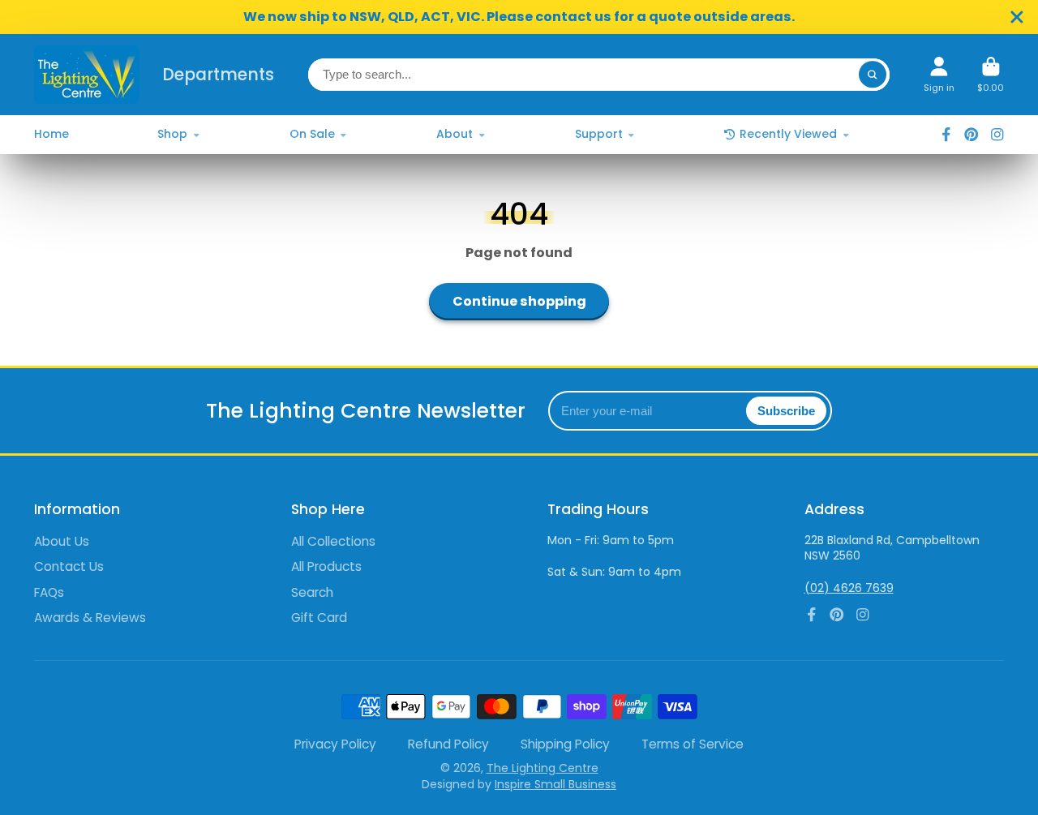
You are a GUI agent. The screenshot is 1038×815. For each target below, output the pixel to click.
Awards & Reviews (90, 617)
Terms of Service (692, 744)
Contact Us (69, 566)
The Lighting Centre (542, 768)
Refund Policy (448, 744)
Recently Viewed (788, 134)
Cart (990, 74)
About (454, 134)
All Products (326, 566)
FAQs (49, 592)
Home (51, 134)
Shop (172, 134)
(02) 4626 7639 (849, 588)
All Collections (333, 541)
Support (599, 134)
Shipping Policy (565, 744)
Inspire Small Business (555, 784)
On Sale (312, 134)
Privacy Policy (335, 744)
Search (312, 592)
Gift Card (319, 617)
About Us (61, 541)
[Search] (872, 74)
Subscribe (786, 411)
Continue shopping (519, 301)
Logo (86, 74)
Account (939, 74)
